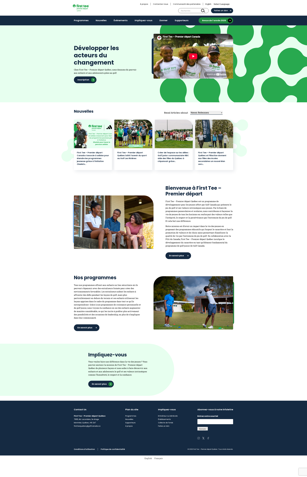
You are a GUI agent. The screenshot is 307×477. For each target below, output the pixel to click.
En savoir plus (176, 255)
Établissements (164, 419)
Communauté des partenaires (187, 4)
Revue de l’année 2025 (214, 20)
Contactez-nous (160, 4)
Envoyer (202, 429)
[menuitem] (148, 458)
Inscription (83, 79)
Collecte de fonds (165, 422)
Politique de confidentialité (113, 449)
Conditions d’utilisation (84, 449)
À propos (144, 4)
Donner (163, 20)
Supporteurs (181, 20)
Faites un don (221, 10)
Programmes (81, 20)
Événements (120, 20)
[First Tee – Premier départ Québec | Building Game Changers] (85, 8)
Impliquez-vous (143, 20)
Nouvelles (101, 20)
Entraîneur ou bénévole (168, 416)
